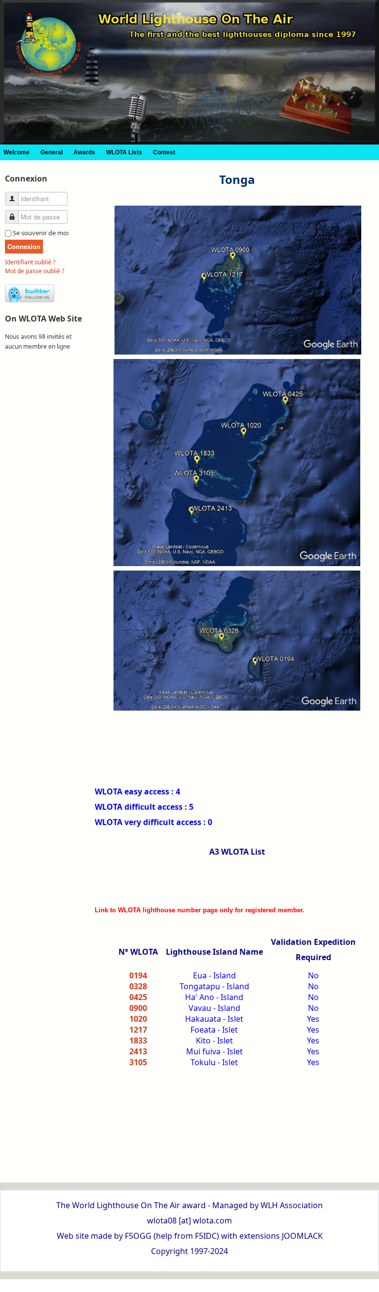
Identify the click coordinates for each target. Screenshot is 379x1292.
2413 (138, 1051)
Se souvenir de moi (41, 232)
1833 (138, 1040)
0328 (138, 986)
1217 (138, 1029)
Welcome (16, 152)
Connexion (23, 246)
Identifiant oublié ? (30, 262)
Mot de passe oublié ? (34, 271)
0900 (138, 1008)
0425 (138, 997)
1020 (138, 1018)
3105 (138, 1062)
